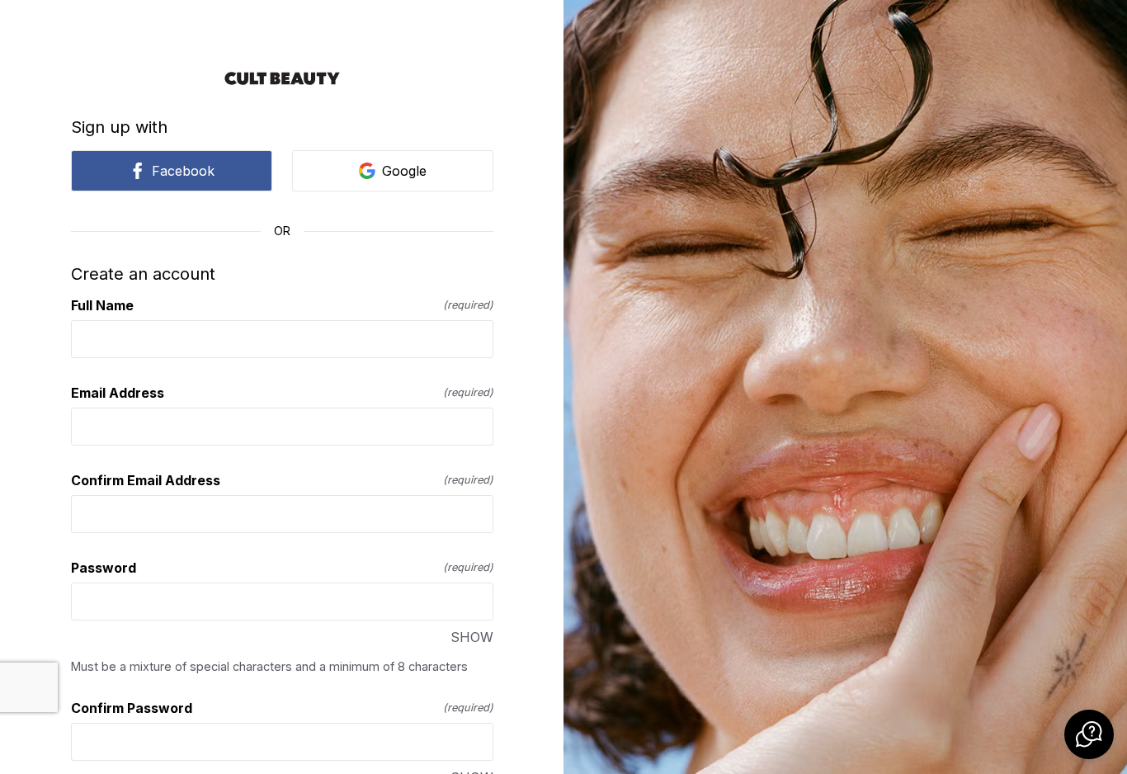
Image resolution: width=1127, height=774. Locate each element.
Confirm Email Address (282, 480)
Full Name (282, 305)
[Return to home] (282, 78)
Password (282, 567)
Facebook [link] (183, 171)
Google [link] (404, 171)
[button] (1089, 734)
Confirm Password (282, 708)
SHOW (471, 637)
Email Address (282, 393)
